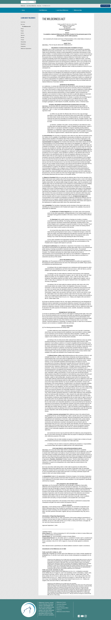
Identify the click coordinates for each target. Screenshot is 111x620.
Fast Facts (23, 22)
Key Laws (39, 5)
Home (23, 10)
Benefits (22, 37)
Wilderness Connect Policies (63, 611)
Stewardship (23, 41)
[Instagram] (85, 616)
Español (67, 30)
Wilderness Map (78, 10)
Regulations (23, 44)
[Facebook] (79, 616)
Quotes (22, 33)
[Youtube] (82, 616)
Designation (23, 46)
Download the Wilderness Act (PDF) (67, 29)
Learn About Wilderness (31, 5)
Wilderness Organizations (26, 48)
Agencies (23, 35)
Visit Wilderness (43, 10)
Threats (22, 39)
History (22, 28)
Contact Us (59, 609)
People (22, 30)
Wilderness (23, 5)
